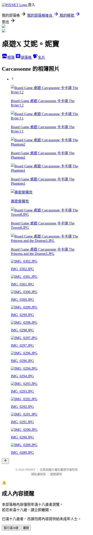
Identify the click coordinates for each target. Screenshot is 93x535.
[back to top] (5, 461)
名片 (41, 57)
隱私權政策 (38, 474)
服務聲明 (56, 474)
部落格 (27, 57)
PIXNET (30, 469)
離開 (26, 528)
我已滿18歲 (11, 528)
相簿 (11, 57)
